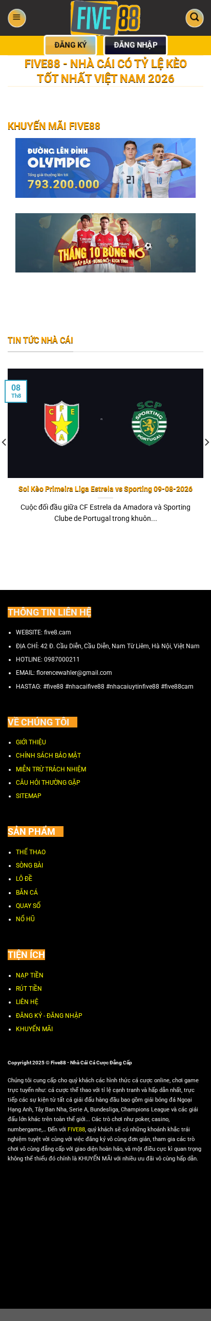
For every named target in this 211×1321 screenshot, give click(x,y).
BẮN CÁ (27, 892)
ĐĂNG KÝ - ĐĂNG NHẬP (49, 1015)
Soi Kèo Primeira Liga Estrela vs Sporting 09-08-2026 (105, 488)
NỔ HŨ (25, 919)
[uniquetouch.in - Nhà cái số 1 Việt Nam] (105, 18)
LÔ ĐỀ (24, 878)
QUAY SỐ (28, 905)
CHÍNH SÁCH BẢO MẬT (48, 755)
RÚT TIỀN (29, 988)
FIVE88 (76, 1129)
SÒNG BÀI (29, 865)
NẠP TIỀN (30, 974)
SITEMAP (28, 796)
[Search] (194, 17)
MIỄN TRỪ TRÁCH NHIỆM (51, 768)
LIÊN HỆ (27, 1002)
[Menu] (16, 17)
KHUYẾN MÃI (34, 1029)
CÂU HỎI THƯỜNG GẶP (48, 782)
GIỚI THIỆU (31, 741)
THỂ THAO (31, 851)
